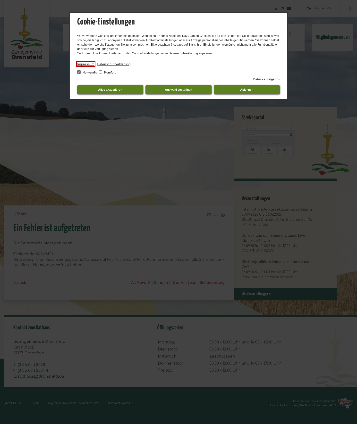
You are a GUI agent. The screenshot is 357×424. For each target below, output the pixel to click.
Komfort (109, 72)
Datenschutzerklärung (114, 64)
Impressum (85, 64)
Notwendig (90, 72)
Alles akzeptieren (110, 89)
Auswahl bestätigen (178, 89)
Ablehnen (246, 89)
